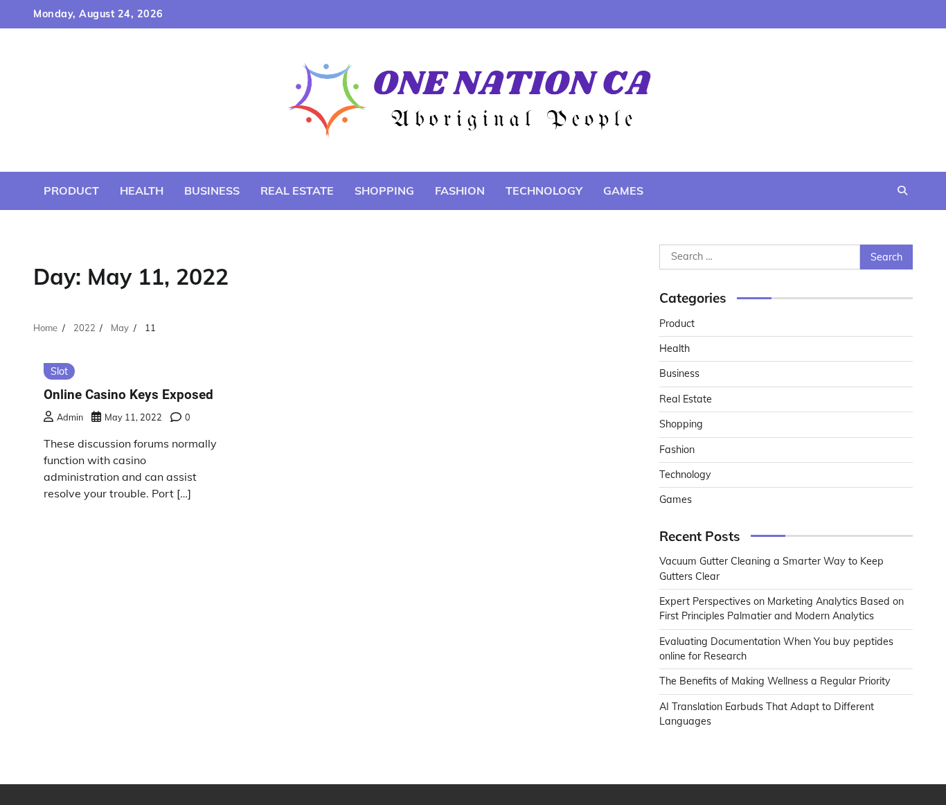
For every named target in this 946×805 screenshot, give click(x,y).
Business (212, 190)
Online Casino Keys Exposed (128, 394)
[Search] (902, 190)
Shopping (384, 190)
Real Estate (297, 190)
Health (141, 190)
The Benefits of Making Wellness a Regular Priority (775, 681)
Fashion (460, 190)
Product (71, 190)
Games (623, 190)
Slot (59, 371)
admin (70, 417)
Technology (544, 190)
